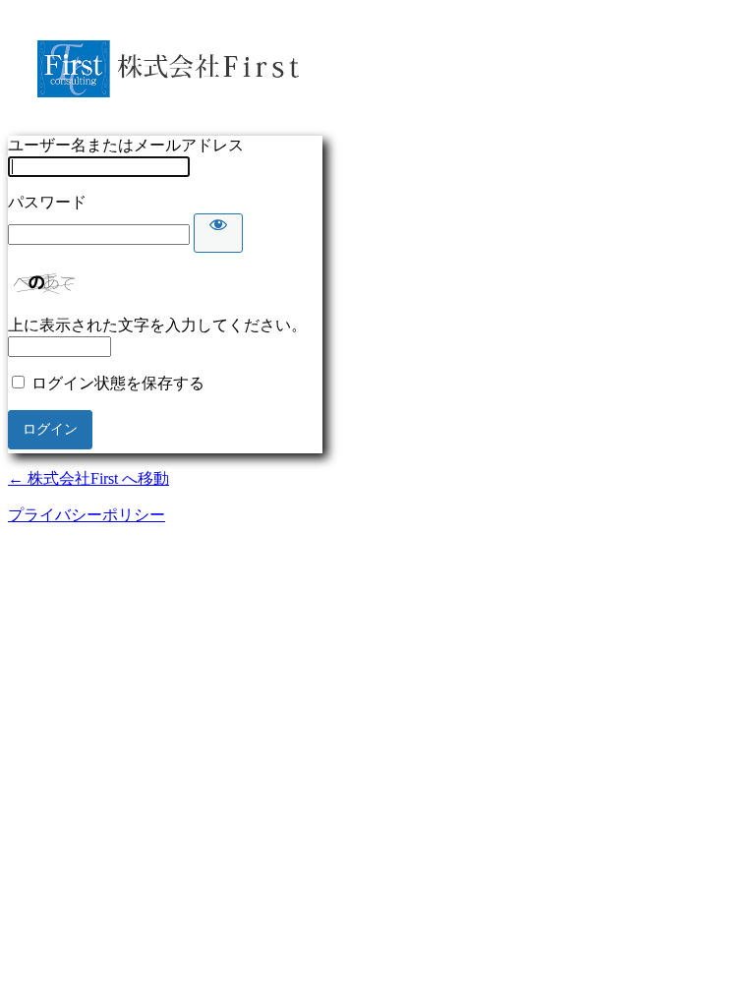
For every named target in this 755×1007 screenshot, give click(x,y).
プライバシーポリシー (86, 514)
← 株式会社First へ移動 (88, 478)
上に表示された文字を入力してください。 (157, 325)
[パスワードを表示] (218, 233)
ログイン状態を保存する (117, 383)
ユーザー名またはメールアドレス (126, 145)
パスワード (47, 202)
